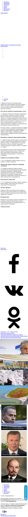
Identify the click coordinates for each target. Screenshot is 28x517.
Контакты (3, 514)
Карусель (6, 10)
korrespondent (4, 13)
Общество (6, 4)
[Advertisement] (14, 30)
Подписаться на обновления (8, 515)
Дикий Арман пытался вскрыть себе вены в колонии (14, 336)
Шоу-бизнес (7, 9)
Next (5, 100)
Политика (6, 2)
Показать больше (5, 206)
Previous (6, 99)
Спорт (5, 6)
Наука (5, 7)
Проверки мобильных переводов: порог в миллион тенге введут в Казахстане (12, 335)
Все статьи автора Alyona (7, 333)
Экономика (7, 3)
